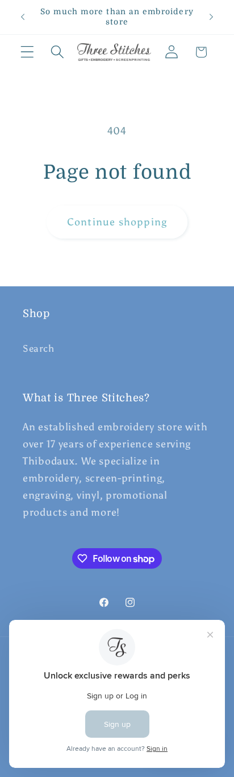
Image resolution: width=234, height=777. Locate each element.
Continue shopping (117, 222)
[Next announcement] (211, 17)
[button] (27, 52)
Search (38, 348)
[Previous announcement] (22, 17)
